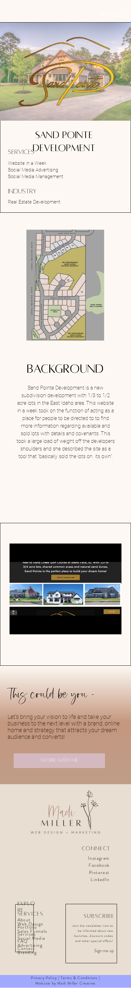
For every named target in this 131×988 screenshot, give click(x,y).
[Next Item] (120, 285)
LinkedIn (100, 879)
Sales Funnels (32, 931)
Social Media (31, 938)
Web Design (30, 924)
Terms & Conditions (79, 978)
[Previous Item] (11, 285)
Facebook (99, 865)
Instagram (99, 858)
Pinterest (99, 872)
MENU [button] (112, 15)
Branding (27, 952)
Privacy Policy (44, 978)
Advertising (29, 945)
